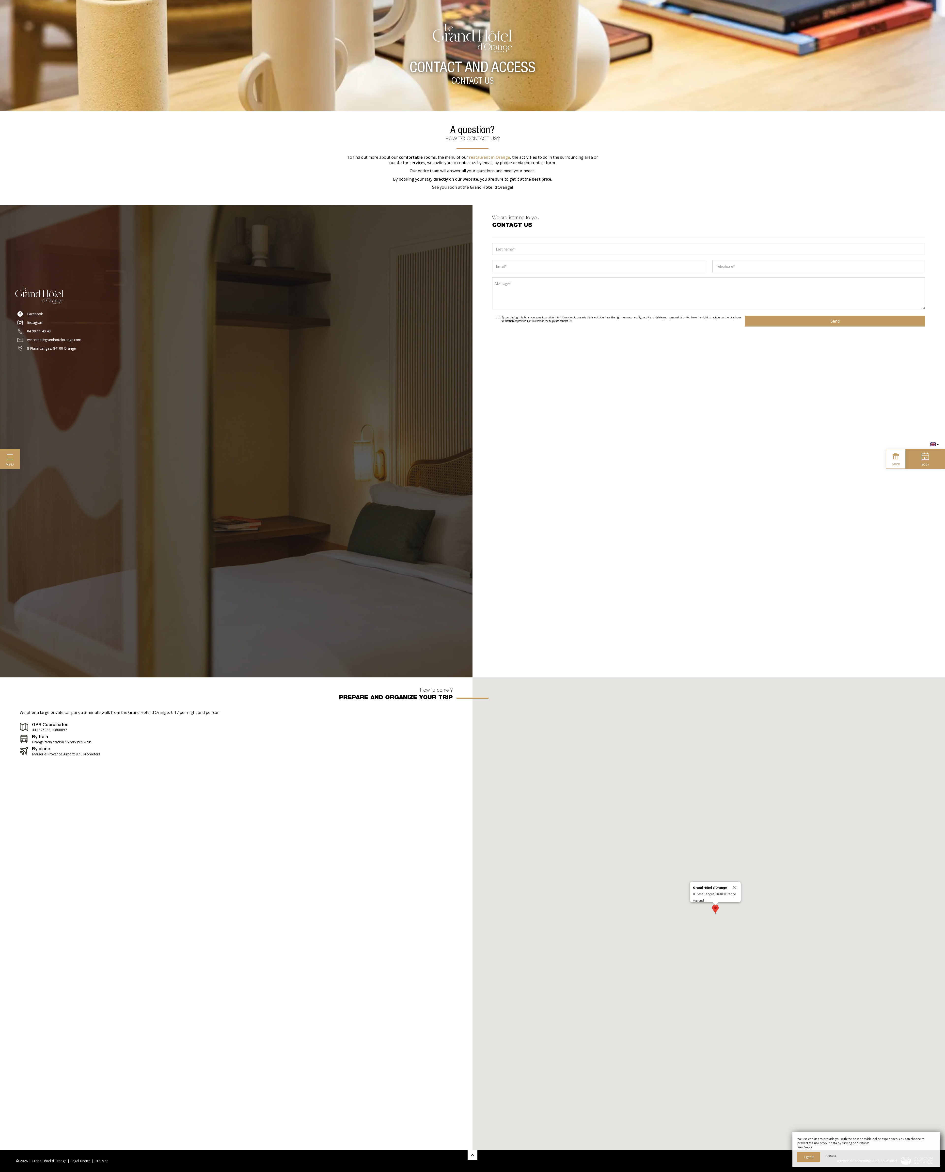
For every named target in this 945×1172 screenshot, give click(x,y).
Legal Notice (80, 1160)
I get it (809, 1157)
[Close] (735, 887)
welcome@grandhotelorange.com (54, 339)
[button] (715, 909)
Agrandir (699, 900)
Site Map (101, 1160)
